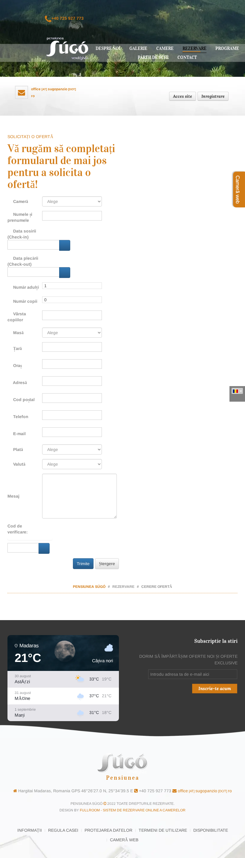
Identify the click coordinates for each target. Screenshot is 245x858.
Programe (227, 48)
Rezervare (194, 48)
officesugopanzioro (204, 790)
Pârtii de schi (153, 57)
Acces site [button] (182, 96)
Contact (187, 57)
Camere (165, 48)
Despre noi (108, 48)
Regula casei (63, 830)
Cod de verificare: (17, 529)
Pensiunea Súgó (89, 587)
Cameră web (124, 839)
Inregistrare (213, 96)
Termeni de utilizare (163, 830)
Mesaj (13, 496)
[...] (64, 245)
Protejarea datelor (108, 830)
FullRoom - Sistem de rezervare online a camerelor (133, 810)
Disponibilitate (210, 830)
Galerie (138, 48)
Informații (29, 830)
